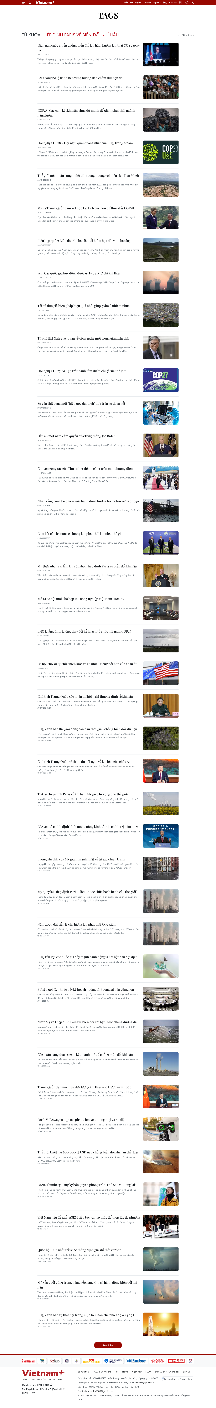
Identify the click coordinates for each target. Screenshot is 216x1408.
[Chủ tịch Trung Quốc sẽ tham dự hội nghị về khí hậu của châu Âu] (161, 771)
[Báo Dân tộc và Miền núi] (25, 1361)
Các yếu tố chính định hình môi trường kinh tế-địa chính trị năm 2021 (87, 826)
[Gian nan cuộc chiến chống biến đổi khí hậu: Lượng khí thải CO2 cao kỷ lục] (161, 54)
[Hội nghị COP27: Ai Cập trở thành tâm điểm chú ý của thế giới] (161, 380)
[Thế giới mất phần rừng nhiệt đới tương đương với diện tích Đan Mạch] (161, 185)
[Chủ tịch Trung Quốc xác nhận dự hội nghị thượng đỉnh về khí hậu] (161, 706)
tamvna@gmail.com (144, 1382)
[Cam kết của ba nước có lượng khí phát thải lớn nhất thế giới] (161, 543)
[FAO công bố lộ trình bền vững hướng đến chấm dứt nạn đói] (161, 87)
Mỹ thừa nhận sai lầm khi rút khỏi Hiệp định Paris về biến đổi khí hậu (87, 566)
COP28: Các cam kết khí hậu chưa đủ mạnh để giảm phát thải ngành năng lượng (86, 112)
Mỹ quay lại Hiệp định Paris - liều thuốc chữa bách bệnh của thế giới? (87, 891)
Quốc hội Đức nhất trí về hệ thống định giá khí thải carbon (79, 1250)
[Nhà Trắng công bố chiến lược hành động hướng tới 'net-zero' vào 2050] (161, 510)
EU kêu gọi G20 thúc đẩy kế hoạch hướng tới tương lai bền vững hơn (85, 989)
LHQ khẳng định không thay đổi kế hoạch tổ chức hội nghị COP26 (84, 631)
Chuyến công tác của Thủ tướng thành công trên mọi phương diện (85, 468)
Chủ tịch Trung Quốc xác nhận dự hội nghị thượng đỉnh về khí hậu (85, 696)
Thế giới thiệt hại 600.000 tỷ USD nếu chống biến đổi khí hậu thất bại (87, 1152)
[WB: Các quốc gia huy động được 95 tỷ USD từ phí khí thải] (161, 282)
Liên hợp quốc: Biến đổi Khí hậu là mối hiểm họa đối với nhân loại (84, 240)
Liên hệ (186, 1371)
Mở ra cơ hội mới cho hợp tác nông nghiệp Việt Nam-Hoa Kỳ (80, 598)
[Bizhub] (55, 1361)
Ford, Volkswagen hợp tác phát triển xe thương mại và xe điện (81, 1119)
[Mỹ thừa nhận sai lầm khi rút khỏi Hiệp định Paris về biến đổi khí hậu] (161, 575)
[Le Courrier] (157, 1361)
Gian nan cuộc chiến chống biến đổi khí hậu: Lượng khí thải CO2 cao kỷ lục (88, 47)
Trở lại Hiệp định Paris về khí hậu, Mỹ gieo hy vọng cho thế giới (82, 794)
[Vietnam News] (136, 1361)
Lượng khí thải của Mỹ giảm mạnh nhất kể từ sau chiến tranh (81, 859)
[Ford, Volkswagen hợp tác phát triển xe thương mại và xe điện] (161, 1129)
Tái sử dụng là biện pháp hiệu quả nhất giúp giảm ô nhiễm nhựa (83, 305)
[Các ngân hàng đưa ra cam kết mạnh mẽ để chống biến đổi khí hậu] (161, 1064)
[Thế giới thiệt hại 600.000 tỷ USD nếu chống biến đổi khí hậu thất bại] (161, 1161)
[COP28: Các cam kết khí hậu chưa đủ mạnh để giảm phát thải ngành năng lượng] (161, 120)
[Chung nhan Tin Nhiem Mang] (178, 1378)
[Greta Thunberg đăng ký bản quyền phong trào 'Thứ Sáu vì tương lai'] (161, 1194)
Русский (172, 2)
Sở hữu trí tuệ (84, 1371)
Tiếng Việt (128, 2)
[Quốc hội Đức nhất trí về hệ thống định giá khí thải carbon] (161, 1259)
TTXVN (148, 1371)
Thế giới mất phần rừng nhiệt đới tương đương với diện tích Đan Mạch (88, 175)
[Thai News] (76, 1361)
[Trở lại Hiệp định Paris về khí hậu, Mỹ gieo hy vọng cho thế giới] (161, 803)
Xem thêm (108, 1345)
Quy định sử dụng (102, 1371)
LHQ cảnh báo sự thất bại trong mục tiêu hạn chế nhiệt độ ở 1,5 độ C (86, 1315)
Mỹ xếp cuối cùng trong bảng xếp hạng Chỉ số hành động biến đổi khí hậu (87, 1284)
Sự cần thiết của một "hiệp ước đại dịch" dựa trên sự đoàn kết (81, 403)
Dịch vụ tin (160, 1371)
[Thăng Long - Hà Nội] (180, 2)
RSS (117, 1371)
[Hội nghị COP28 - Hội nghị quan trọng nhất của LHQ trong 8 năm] (161, 152)
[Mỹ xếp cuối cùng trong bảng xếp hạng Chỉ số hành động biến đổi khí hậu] (161, 1292)
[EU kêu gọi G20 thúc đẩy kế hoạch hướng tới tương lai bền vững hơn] (161, 999)
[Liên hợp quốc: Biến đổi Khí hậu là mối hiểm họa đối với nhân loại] (161, 250)
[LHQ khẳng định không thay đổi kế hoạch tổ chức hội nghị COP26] (161, 640)
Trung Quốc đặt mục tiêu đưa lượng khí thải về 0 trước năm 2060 (84, 1087)
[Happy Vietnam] (92, 1361)
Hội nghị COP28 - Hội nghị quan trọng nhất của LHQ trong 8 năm (85, 143)
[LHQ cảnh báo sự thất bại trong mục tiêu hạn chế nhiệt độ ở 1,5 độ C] (161, 1324)
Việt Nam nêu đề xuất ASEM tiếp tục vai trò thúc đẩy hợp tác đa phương (88, 1217)
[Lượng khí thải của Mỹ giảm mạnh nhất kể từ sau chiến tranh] (161, 868)
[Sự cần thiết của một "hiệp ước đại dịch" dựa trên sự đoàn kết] (161, 413)
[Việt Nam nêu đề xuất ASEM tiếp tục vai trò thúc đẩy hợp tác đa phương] (161, 1226)
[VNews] (190, 1361)
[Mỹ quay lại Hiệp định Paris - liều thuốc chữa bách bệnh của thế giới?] (161, 901)
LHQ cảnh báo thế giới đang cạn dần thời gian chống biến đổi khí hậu (87, 729)
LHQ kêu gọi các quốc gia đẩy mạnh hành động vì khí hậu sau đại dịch (87, 957)
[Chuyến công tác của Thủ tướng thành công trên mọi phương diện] (161, 478)
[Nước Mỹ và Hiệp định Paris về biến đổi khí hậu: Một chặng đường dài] (161, 1031)
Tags (108, 15)
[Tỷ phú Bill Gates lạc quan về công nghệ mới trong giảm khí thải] (161, 347)
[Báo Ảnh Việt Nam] (176, 1361)
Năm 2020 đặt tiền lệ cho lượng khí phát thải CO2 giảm (76, 924)
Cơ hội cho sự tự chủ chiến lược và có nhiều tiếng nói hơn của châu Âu (87, 664)
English (138, 2)
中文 (165, 2)
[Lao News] (67, 1361)
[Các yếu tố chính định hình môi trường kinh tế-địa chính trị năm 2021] (161, 836)
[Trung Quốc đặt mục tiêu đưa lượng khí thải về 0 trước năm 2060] (161, 1096)
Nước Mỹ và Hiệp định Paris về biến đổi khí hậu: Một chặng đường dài (87, 1022)
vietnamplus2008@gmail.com (98, 1391)
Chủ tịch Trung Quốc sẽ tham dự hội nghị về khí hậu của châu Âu (84, 761)
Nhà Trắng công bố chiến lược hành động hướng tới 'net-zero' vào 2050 (88, 501)
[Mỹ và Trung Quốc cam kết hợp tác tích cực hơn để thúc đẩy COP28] (161, 217)
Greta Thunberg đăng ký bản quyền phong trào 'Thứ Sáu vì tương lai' (86, 1184)
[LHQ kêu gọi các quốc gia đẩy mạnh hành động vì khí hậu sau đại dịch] (161, 966)
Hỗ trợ (125, 1371)
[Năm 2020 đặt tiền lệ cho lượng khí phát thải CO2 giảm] (161, 933)
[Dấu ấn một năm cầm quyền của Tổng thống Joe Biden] (161, 445)
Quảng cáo (174, 1371)
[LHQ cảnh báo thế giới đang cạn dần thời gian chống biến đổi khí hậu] (161, 738)
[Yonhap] (113, 1361)
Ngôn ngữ (137, 1371)
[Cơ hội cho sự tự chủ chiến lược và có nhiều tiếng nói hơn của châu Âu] (161, 673)
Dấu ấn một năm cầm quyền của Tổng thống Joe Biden (76, 436)
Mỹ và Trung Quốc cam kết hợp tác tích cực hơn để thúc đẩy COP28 (85, 208)
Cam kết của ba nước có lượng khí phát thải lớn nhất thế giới (80, 533)
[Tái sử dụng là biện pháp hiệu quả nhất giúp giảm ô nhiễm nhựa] (161, 315)
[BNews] (42, 1361)
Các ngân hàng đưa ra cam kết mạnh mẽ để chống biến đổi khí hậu (85, 1054)
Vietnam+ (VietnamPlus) (45, 2)
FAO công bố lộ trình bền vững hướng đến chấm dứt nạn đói (80, 78)
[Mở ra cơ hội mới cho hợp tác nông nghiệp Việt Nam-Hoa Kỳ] (161, 608)
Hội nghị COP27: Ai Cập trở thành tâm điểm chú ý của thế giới (81, 371)
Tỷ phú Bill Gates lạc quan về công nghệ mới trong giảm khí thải (83, 338)
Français (147, 2)
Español (156, 2)
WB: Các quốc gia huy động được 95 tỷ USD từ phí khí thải (78, 273)
